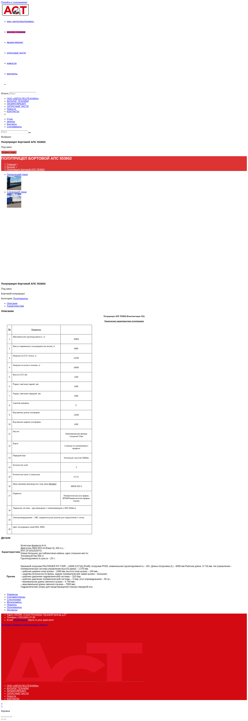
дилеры (11, 121)
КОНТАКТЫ (13, 111)
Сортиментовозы (16, 597)
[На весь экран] (8, 716)
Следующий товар (17, 192)
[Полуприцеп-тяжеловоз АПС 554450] (14, 189)
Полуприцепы (20, 298)
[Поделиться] (5, 716)
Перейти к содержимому (14, 2)
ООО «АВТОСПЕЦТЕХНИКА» (23, 98)
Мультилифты (14, 602)
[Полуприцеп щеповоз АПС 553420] (14, 207)
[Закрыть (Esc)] (2, 716)
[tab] (127, 303)
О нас (10, 119)
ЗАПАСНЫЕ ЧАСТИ (18, 106)
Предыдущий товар (17, 174)
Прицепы (12, 605)
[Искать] (29, 132)
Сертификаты (14, 126)
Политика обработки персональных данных (24, 625)
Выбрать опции (8, 152)
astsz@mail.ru (20, 620)
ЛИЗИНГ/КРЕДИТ (16, 104)
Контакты (12, 124)
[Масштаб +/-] (11, 716)
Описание (12, 303)
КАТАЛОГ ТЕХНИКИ (18, 101)
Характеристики (15, 306)
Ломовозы (12, 594)
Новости (11, 109)
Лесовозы (12, 610)
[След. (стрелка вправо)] (5, 719)
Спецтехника (14, 599)
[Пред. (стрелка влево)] (2, 719)
